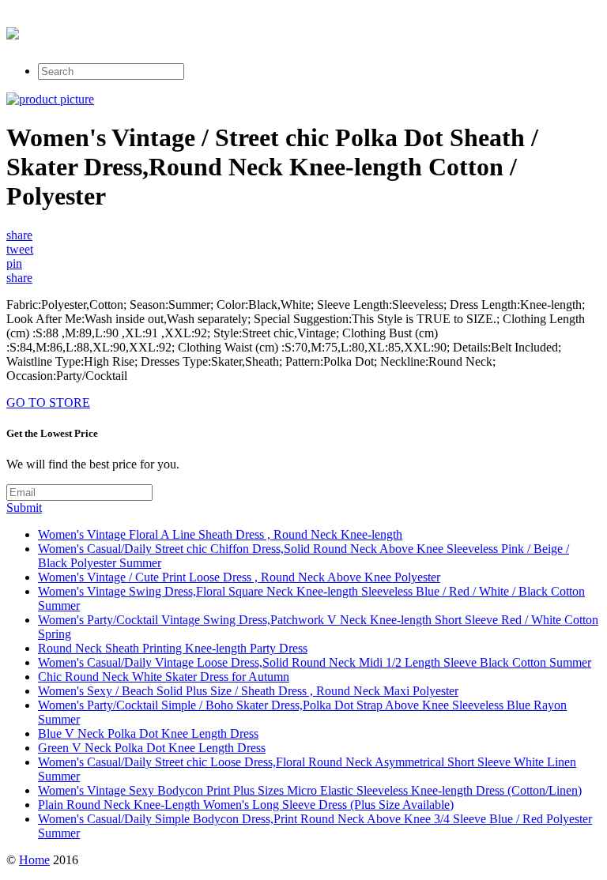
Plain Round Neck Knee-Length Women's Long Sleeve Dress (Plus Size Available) (246, 804)
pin (14, 263)
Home (34, 860)
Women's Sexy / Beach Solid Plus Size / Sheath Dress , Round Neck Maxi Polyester (248, 691)
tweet (19, 249)
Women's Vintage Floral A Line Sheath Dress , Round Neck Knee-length (220, 534)
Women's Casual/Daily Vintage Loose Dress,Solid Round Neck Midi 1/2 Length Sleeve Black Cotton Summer (314, 662)
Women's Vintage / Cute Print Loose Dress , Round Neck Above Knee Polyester (239, 577)
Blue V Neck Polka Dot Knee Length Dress (148, 733)
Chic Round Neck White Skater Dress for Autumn (163, 676)
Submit (24, 507)
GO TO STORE (48, 402)
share (19, 235)
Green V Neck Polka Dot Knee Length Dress (152, 747)
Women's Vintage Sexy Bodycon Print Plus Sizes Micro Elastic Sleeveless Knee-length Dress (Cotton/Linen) (310, 790)
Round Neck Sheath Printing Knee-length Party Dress (172, 648)
